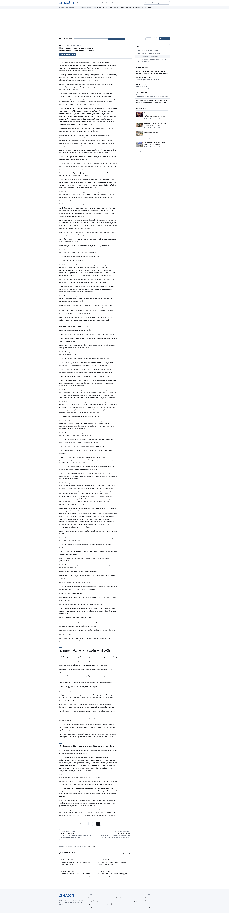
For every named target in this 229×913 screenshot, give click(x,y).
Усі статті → (140, 151)
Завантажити (164, 39)
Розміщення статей (151, 907)
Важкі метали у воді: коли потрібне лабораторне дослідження (155, 143)
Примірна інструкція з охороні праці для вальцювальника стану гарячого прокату (75, 875)
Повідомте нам (90, 846)
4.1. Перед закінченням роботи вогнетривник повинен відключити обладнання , (153, 60)
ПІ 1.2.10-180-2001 (65, 45)
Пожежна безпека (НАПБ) (123, 907)
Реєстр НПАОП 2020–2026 (95, 907)
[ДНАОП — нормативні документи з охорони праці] (66, 2)
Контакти (125, 3)
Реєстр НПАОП (99, 3)
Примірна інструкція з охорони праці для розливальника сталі (112, 863)
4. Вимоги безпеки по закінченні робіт (148, 50)
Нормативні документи (84, 3)
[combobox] (158, 3)
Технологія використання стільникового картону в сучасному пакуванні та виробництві (155, 134)
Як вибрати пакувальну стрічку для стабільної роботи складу (155, 124)
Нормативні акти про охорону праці (126, 901)
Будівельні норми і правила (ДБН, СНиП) (100, 904)
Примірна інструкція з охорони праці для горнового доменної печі (75, 863)
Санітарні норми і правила (123, 904)
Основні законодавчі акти (123, 898)
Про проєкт (116, 3)
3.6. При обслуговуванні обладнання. (148, 56)
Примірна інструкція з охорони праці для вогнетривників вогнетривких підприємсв (77, 49)
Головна (61, 7)
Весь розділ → (127, 854)
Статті (108, 3)
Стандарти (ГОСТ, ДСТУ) (95, 898)
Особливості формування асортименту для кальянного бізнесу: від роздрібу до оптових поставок (156, 114)
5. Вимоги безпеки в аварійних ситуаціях (148, 53)
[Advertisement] (114, 22)
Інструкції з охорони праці (87, 7)
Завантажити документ (68, 54)
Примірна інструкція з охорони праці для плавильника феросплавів (112, 875)
